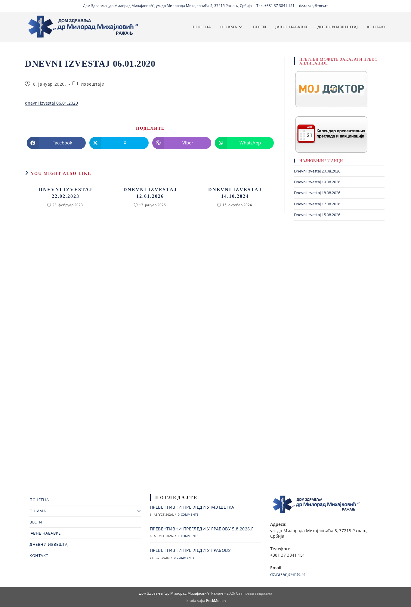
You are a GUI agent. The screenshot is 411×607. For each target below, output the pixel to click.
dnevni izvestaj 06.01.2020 (51, 103)
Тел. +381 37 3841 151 (275, 5)
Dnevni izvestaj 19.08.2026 (317, 182)
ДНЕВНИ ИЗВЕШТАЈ (49, 544)
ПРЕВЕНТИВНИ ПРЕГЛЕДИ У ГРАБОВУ (190, 550)
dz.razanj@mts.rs (313, 5)
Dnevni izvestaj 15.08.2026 (317, 214)
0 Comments (188, 514)
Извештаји (92, 84)
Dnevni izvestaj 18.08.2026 (317, 192)
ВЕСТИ (35, 522)
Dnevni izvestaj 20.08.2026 (317, 171)
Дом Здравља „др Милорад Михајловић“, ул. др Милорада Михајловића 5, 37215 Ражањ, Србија (167, 5)
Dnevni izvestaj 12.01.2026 (150, 193)
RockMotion (216, 600)
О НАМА (37, 511)
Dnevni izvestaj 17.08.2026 (317, 204)
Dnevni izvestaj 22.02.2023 (65, 193)
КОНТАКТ (38, 555)
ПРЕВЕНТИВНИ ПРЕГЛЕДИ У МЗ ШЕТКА (192, 507)
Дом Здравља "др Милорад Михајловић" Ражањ (181, 593)
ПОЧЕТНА (39, 499)
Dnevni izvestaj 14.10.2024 (235, 193)
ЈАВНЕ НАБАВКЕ (45, 533)
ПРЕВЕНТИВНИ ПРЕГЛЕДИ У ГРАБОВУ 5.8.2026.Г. (202, 529)
